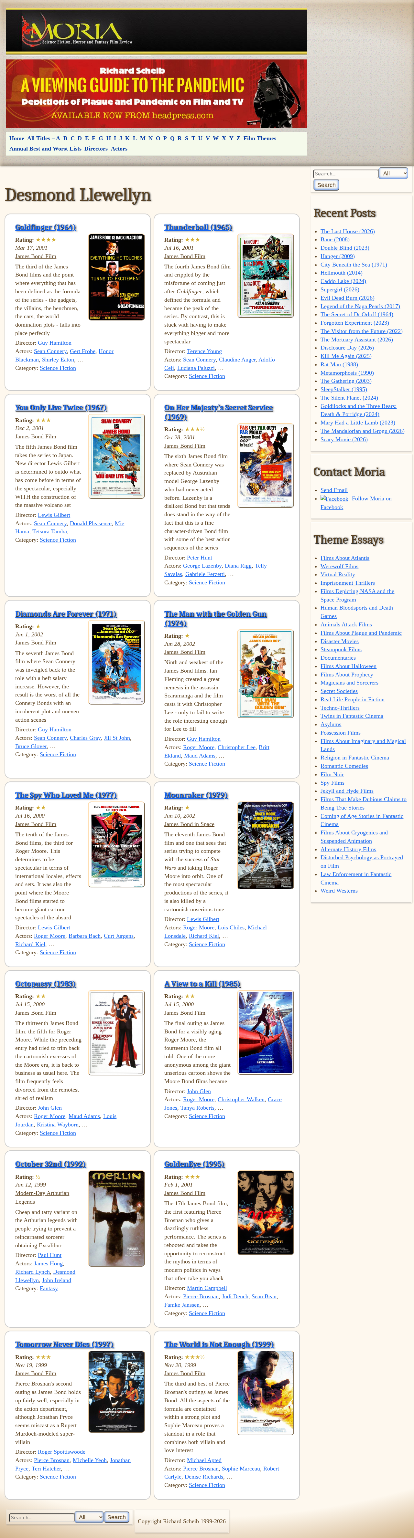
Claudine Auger (237, 359)
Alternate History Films (348, 849)
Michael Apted (204, 1460)
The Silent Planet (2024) (349, 397)
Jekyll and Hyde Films (347, 791)
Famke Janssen (182, 1305)
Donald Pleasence (91, 523)
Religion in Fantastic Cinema (355, 757)
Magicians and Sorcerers (349, 682)
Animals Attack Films (346, 624)
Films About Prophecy (347, 674)
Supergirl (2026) (340, 289)
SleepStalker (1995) (344, 389)
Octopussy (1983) (45, 983)
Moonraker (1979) (196, 795)
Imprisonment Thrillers (348, 583)
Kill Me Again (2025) (346, 356)
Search (326, 185)
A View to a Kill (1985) (202, 983)
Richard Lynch (32, 1272)
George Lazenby (202, 565)
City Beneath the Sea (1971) (354, 264)
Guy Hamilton (54, 343)
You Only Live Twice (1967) (61, 407)
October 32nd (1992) (50, 1163)
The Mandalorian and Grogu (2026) (363, 431)
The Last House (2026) (348, 231)
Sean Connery (50, 351)
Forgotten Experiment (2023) (355, 322)
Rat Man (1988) (339, 364)
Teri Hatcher (46, 1468)
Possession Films (341, 732)
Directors (96, 148)
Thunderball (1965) (198, 227)
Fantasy (49, 1288)
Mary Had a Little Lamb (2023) (358, 422)
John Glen (50, 1107)
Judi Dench (235, 1296)
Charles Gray (85, 738)
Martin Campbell (207, 1288)
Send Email (334, 490)
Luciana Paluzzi (196, 368)
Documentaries (338, 657)
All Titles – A (43, 138)
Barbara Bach (85, 936)
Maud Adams (199, 755)
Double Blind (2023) (345, 248)
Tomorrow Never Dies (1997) (64, 1344)
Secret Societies (339, 691)
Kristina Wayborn (58, 1124)
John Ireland (56, 1280)
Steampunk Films (341, 649)
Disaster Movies (340, 641)
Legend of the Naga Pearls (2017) (360, 306)
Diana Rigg (238, 565)
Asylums (331, 724)
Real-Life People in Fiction (353, 699)
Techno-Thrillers (340, 708)
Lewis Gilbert (54, 515)
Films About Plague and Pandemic (361, 633)
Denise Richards (204, 1476)
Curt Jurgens (119, 936)
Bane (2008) (335, 239)
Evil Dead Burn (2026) (348, 298)
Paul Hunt (49, 1255)
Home (16, 138)
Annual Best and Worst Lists (45, 148)
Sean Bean (264, 1296)
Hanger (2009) (338, 256)
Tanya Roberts (197, 1107)
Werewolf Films (339, 566)
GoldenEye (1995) (194, 1163)
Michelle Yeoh (90, 1460)
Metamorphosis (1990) (347, 373)
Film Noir (332, 774)
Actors (119, 148)
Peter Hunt (199, 557)
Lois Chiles (231, 927)
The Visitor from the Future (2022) (362, 331)
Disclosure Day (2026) (347, 347)
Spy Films (332, 782)
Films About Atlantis (345, 558)
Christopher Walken (241, 1099)
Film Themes (260, 138)
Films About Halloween (348, 666)
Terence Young (204, 351)
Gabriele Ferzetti (205, 574)
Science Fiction (58, 368)
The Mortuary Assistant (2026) (357, 339)
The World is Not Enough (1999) (219, 1344)
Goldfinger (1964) (45, 227)
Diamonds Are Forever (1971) (65, 613)
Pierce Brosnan (201, 1296)
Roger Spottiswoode (61, 1452)
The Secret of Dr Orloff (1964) (357, 314)
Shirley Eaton (58, 359)
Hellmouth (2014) (342, 272)
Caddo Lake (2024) (343, 281)
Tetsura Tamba (49, 531)
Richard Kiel (30, 944)
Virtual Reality (338, 574)
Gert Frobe (82, 351)
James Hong (48, 1263)
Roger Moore (198, 747)
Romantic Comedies (344, 766)
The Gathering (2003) (346, 381)
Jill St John (117, 738)
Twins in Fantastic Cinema (352, 716)
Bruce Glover (31, 746)
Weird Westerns (339, 890)
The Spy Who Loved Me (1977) (66, 795)
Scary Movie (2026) (344, 439)
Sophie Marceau (241, 1468)
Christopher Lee (237, 747)
